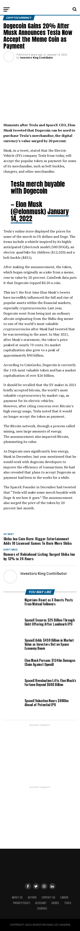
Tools (67, 903)
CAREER (64, 897)
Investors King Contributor (36, 57)
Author (32, 897)
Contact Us (48, 897)
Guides (55, 903)
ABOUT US (17, 897)
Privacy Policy (21, 903)
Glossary (40, 903)
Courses (42, 908)
